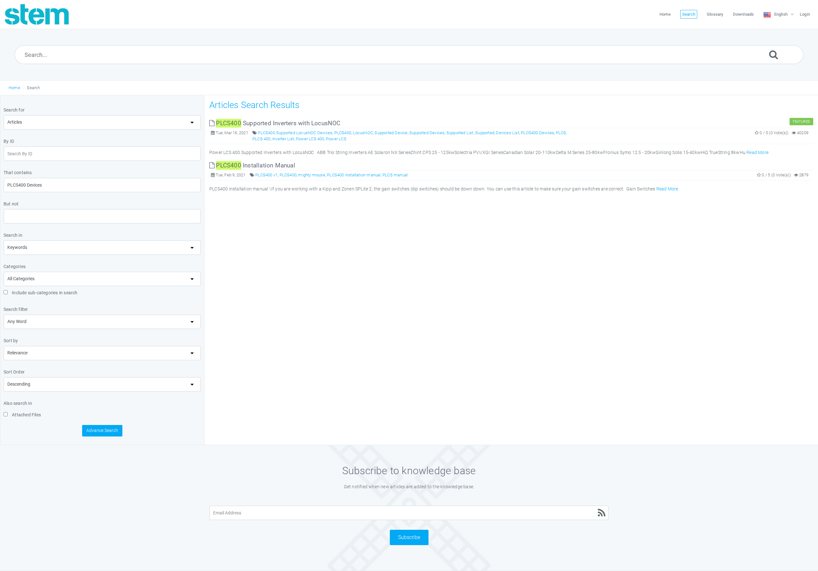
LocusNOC (363, 132)
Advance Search (102, 430)
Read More (757, 152)
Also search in (18, 403)
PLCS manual (395, 175)
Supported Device (390, 132)
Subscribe (409, 537)
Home (14, 87)
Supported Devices (426, 132)
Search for (14, 109)
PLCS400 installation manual (354, 175)
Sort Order (14, 371)
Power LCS (336, 138)
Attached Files (26, 414)
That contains (18, 172)
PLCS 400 (261, 138)
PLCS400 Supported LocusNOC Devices (295, 132)
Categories (15, 266)
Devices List (507, 132)
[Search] (773, 54)
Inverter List (283, 138)
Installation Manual (255, 165)
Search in (13, 235)
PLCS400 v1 (266, 175)
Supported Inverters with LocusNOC (278, 123)
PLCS (561, 132)
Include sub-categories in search (44, 292)
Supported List (460, 132)
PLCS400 (342, 132)
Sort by (11, 340)
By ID (9, 141)
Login (805, 14)
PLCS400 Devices (537, 132)
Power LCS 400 (310, 138)
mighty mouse (311, 175)
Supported (484, 132)
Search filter (16, 309)
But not (11, 203)
